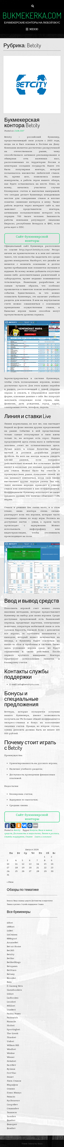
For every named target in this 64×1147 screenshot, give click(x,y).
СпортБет (12, 1104)
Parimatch (12, 1017)
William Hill (13, 1045)
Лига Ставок (14, 1080)
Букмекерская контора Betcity (22, 122)
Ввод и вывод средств (22, 901)
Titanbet (11, 1037)
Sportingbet (13, 1029)
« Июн (10, 882)
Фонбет (11, 1128)
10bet (10, 922)
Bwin (9, 982)
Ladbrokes (12, 997)
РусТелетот (13, 1100)
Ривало (11, 1096)
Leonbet (11, 1001)
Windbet (11, 1049)
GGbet (10, 994)
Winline (11, 1053)
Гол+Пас (11, 1073)
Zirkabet (11, 1061)
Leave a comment (42, 836)
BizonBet (11, 978)
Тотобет (11, 1116)
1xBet (10, 930)
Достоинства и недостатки (26, 833)
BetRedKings (14, 962)
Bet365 (10, 950)
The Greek (12, 1033)
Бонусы (33, 830)
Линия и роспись (50, 833)
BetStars (11, 970)
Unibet (10, 1041)
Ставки (28, 836)
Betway (11, 974)
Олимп (11, 1088)
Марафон (12, 1084)
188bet (11, 926)
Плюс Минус (14, 1092)
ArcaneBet (12, 942)
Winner (11, 1057)
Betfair (10, 958)
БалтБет (11, 1065)
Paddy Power (14, 1013)
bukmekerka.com (32, 15)
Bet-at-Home (14, 946)
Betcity (17, 830)
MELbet (11, 1005)
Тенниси (12, 1112)
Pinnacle (11, 1021)
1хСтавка (12, 934)
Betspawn (12, 966)
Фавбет (11, 1120)
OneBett (11, 1009)
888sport (12, 938)
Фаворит (12, 1124)
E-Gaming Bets (15, 986)
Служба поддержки (14, 836)
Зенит (10, 1077)
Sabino (31, 1144)
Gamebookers (14, 990)
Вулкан (11, 1069)
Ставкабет (13, 1108)
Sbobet (11, 1025)
